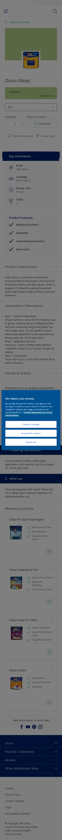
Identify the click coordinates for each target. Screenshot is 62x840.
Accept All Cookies (30, 433)
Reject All (31, 442)
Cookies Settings (31, 424)
